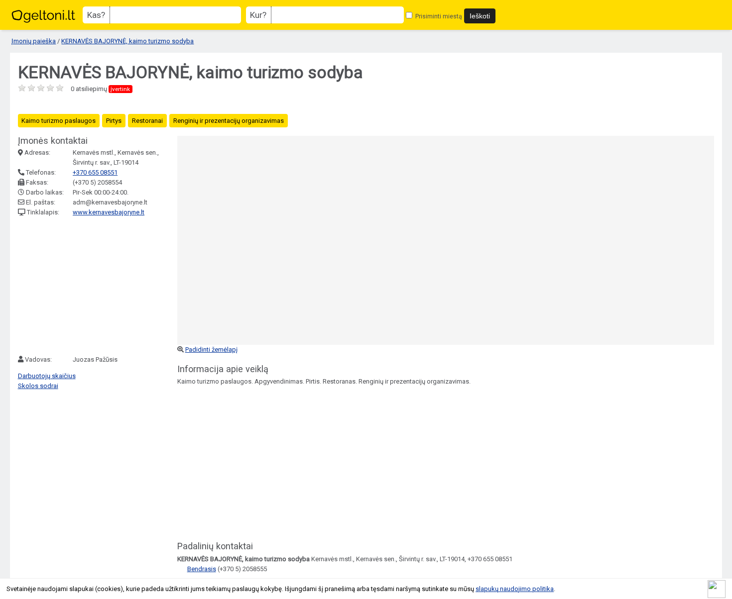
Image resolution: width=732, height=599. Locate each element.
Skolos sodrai (38, 386)
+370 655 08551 (95, 172)
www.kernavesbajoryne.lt (108, 212)
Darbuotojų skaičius (47, 376)
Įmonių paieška (33, 41)
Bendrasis (201, 569)
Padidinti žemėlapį (211, 349)
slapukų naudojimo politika (515, 589)
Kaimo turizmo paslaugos (58, 120)
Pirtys (114, 120)
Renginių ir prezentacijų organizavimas (228, 120)
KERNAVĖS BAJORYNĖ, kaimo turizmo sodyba (127, 41)
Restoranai (147, 120)
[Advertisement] (92, 286)
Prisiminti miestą (438, 16)
